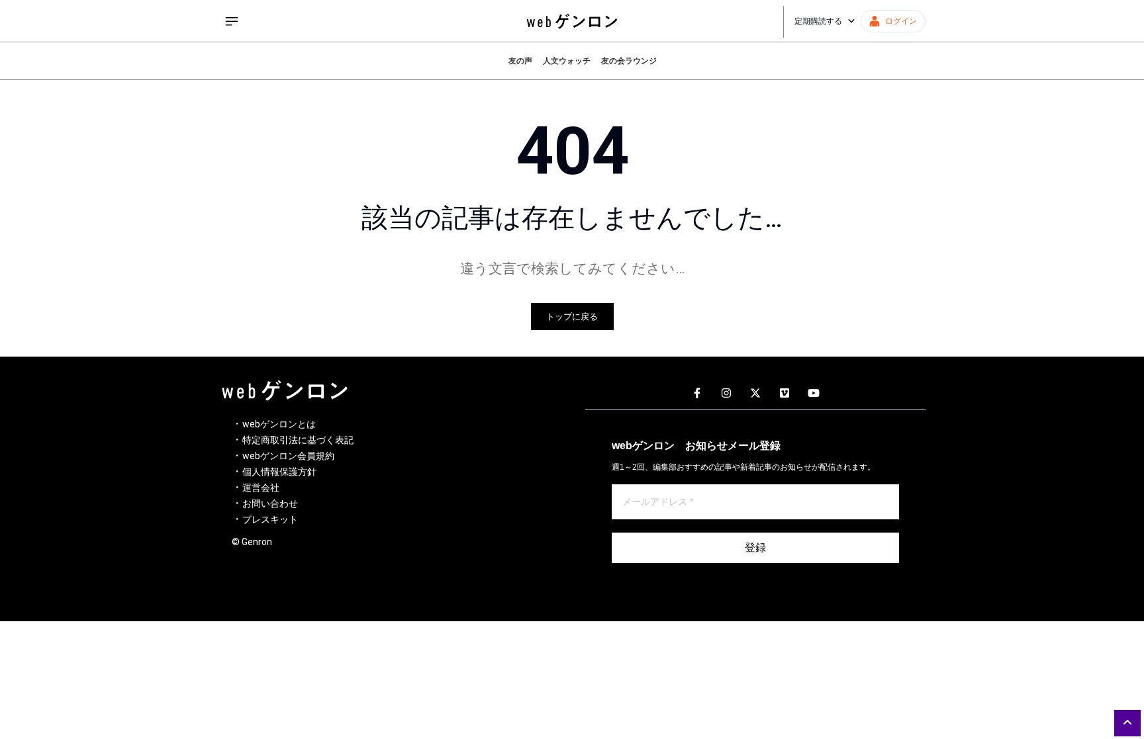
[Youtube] (813, 394)
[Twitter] (755, 394)
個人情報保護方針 (279, 471)
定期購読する (818, 21)
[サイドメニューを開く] (231, 21)
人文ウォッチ (567, 60)
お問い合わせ (270, 503)
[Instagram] (726, 394)
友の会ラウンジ (629, 60)
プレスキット (270, 519)
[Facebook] (697, 394)
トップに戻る (572, 317)
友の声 (520, 60)
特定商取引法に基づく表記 (298, 440)
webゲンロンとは (279, 424)
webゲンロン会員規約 (288, 456)
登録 (755, 547)
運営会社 (260, 487)
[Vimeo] (784, 394)
